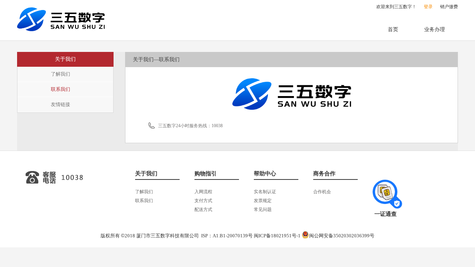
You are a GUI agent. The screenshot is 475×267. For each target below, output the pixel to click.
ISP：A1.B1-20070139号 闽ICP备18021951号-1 (251, 235)
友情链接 (60, 104)
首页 (393, 29)
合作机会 (322, 191)
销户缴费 (449, 6)
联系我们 (60, 89)
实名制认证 (265, 191)
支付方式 (203, 200)
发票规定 (263, 200)
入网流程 (203, 191)
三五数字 (61, 19)
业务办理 (434, 29)
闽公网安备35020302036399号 (341, 235)
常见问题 (263, 209)
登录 (428, 6)
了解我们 (60, 74)
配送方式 (203, 209)
